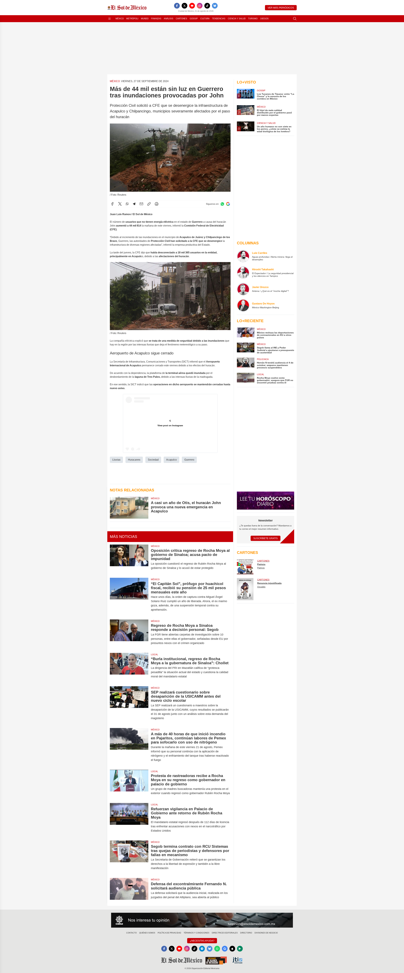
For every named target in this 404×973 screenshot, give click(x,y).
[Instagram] (199, 6)
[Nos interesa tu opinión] (202, 920)
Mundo (145, 18)
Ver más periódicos (281, 7)
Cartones (181, 18)
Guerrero (189, 459)
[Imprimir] (156, 203)
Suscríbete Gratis (265, 538)
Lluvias (116, 459)
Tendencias (218, 18)
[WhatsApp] (127, 203)
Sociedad (153, 459)
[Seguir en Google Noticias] (228, 204)
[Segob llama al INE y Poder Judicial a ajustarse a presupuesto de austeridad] (245, 348)
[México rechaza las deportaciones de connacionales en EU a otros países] (245, 333)
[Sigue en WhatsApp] (222, 204)
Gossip (194, 18)
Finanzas (156, 18)
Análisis (168, 18)
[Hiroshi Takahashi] (243, 272)
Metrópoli (132, 18)
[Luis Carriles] (243, 256)
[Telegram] (134, 203)
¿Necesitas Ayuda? (202, 940)
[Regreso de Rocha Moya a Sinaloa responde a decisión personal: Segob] (129, 634)
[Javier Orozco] (243, 289)
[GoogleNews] (225, 948)
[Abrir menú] (109, 18)
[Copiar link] (149, 203)
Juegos (264, 18)
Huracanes (134, 459)
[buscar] (295, 19)
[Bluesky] (215, 6)
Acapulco (171, 459)
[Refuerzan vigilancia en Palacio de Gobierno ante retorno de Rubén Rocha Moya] (129, 820)
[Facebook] (177, 6)
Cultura (205, 18)
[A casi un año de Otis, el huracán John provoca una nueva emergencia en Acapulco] (129, 507)
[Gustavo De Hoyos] (243, 305)
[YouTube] (192, 6)
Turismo (253, 18)
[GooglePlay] (240, 948)
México (120, 18)
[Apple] (232, 948)
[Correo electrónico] (141, 203)
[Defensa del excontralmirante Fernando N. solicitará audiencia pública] (129, 890)
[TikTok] (207, 6)
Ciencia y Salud (237, 18)
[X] (184, 6)
